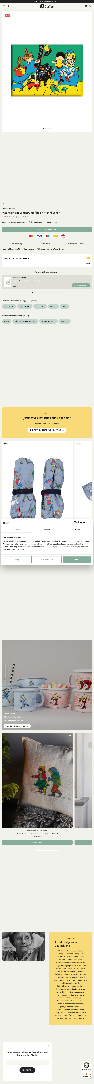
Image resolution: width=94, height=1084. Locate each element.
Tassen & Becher (49, 321)
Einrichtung (24, 306)
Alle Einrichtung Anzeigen (17, 726)
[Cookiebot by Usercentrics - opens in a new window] (75, 523)
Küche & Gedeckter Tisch (25, 321)
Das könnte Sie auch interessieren (47, 272)
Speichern (27, 1070)
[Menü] (90, 1062)
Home (4, 203)
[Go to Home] (47, 6)
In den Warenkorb (47, 230)
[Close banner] (90, 523)
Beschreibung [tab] (17, 244)
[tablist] (47, 244)
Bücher (53, 306)
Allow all (76, 559)
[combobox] (27, 1062)
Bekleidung (9, 306)
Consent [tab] (16, 529)
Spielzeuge (40, 306)
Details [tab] (47, 529)
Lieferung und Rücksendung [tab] (77, 244)
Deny (17, 559)
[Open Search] (10, 6)
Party (64, 306)
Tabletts (64, 321)
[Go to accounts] (85, 6)
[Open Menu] (4, 6)
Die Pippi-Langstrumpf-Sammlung (47, 430)
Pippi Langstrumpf (9, 208)
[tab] (43, 128)
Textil (6, 321)
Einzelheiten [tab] (46, 244)
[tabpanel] (47, 248)
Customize (45, 559)
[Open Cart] (89, 6)
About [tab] (77, 529)
